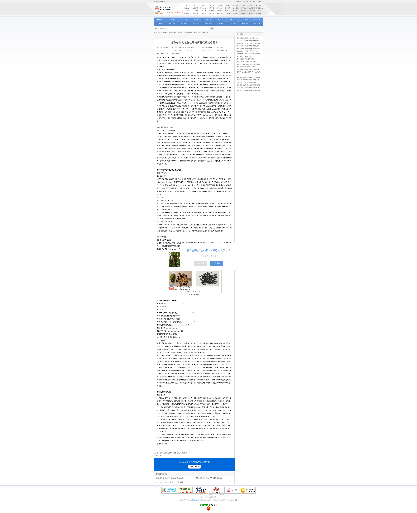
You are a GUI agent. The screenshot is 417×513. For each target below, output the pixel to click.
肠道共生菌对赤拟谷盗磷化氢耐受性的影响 (208, 478)
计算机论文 (259, 13)
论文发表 (245, 19)
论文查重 (245, 1)
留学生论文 (257, 23)
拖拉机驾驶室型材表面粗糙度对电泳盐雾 (248, 43)
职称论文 (233, 19)
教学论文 (186, 10)
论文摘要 (221, 23)
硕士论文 (160, 19)
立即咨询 (216, 263)
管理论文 (195, 5)
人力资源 (195, 10)
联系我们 (214, 497)
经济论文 (219, 8)
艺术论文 (244, 5)
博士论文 (221, 19)
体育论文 (244, 13)
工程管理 (211, 5)
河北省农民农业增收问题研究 (245, 56)
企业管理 (195, 8)
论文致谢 (252, 1)
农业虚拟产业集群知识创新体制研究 (247, 82)
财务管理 (211, 8)
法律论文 (252, 5)
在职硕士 (196, 19)
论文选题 (184, 23)
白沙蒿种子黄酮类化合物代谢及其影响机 (248, 40)
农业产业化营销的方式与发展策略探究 (248, 46)
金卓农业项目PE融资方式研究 (245, 59)
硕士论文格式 (165, 53)
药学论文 (227, 10)
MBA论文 (184, 19)
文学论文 (235, 8)
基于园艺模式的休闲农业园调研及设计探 (248, 85)
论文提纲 (196, 23)
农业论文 (244, 10)
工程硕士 (186, 5)
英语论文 (235, 5)
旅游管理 (211, 13)
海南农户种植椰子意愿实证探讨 (246, 67)
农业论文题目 (176, 53)
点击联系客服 (194, 466)
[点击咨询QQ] (168, 12)
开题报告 (208, 23)
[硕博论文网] (162, 11)
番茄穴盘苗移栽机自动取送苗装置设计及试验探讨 (174, 453)
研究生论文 (257, 19)
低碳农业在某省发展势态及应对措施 (247, 51)
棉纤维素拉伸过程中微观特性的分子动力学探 (169, 482)
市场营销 (195, 13)
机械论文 (252, 13)
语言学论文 (259, 8)
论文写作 (233, 23)
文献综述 (160, 23)
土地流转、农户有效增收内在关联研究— (248, 80)
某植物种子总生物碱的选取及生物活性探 (248, 64)
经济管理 (203, 13)
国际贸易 (203, 10)
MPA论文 (203, 8)
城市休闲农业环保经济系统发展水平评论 (248, 69)
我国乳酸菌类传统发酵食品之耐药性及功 (248, 87)
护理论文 (227, 5)
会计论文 (219, 5)
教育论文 (186, 8)
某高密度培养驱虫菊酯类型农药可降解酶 (248, 77)
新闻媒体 (235, 10)
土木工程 (252, 8)
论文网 (184, 500)
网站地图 (208, 497)
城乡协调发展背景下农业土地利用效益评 (248, 53)
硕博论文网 (166, 32)
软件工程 (252, 10)
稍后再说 (200, 263)
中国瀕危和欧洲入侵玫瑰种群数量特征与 (248, 48)
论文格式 (172, 23)
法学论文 (235, 13)
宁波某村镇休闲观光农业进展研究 (246, 61)
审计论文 (219, 13)
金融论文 (219, 10)
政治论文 (227, 13)
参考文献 (245, 23)
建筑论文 (260, 10)
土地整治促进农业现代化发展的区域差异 (248, 90)
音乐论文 (244, 8)
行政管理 (211, 10)
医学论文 (227, 8)
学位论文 (172, 19)
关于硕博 (238, 1)
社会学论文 (259, 5)
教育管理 (186, 13)
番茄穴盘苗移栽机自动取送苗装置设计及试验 (169, 478)
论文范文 (208, 19)
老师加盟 (260, 1)
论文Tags (202, 497)
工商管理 (203, 5)
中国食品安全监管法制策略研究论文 (247, 38)
